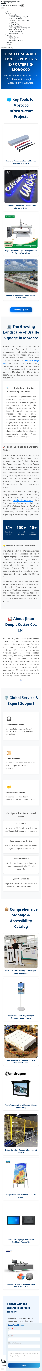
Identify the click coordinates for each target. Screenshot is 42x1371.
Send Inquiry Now (21, 309)
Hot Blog (12, 39)
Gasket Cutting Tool (15, 31)
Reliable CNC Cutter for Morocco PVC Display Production (21, 1285)
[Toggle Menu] (22, 5)
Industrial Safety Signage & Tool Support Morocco (21, 1151)
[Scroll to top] (2, 1369)
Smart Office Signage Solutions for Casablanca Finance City (21, 1240)
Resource (8, 35)
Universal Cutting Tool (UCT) (19, 20)
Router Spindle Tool (15, 18)
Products (7, 13)
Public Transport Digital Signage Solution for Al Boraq (21, 1106)
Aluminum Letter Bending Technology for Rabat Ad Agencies (21, 972)
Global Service (14, 37)
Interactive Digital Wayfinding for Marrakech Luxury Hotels (21, 1017)
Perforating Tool (14, 24)
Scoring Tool (13, 22)
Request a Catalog (7, 48)
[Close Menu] (2, 8)
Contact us (8, 42)
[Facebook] (1, 3)
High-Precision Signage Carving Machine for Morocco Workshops (21, 251)
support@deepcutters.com (11, 2)
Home (7, 11)
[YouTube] (5, 3)
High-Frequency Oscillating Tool (19, 28)
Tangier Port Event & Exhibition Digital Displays (21, 1196)
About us (8, 44)
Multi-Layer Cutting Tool (17, 29)
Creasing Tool (13, 15)
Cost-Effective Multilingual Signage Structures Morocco (21, 1061)
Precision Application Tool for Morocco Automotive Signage (21, 162)
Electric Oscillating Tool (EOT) (19, 17)
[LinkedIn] (3, 3)
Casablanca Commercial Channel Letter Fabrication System (21, 207)
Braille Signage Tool (15, 26)
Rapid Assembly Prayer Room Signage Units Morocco (21, 296)
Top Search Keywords (16, 40)
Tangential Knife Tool (16, 33)
